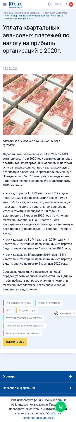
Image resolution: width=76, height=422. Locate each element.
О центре (9, 376)
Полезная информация (19, 388)
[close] (74, 313)
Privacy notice (65, 313)
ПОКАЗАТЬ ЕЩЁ (15, 342)
